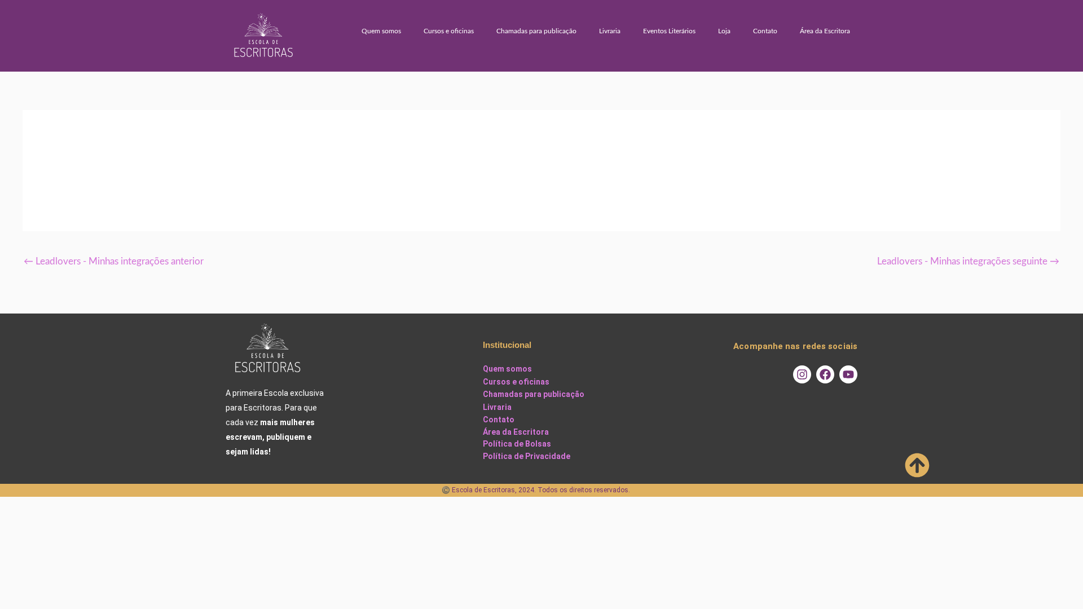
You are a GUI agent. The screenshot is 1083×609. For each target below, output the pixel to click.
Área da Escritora (825, 31)
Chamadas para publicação (536, 31)
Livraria (609, 31)
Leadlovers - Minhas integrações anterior (114, 261)
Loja (724, 31)
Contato (765, 31)
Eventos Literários (669, 31)
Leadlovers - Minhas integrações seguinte (968, 261)
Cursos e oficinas (449, 31)
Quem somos (381, 31)
